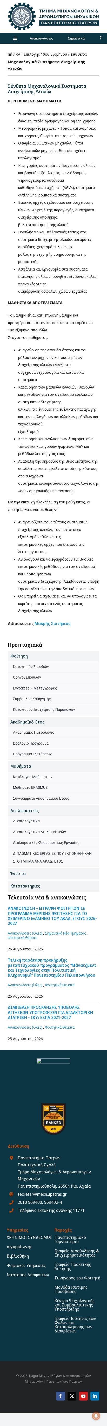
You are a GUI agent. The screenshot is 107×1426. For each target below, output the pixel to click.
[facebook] (60, 1396)
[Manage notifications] (96, 1416)
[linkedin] (94, 1396)
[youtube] (83, 1396)
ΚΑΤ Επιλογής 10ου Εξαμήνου (41, 54)
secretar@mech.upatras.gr (42, 1194)
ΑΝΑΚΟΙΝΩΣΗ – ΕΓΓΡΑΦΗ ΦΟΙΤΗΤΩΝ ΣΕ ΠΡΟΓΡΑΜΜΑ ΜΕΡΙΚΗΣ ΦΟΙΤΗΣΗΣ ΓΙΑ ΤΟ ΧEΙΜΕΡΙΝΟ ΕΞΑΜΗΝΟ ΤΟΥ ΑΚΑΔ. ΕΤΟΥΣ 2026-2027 (52, 915)
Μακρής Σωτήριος (52, 623)
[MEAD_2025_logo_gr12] (53, 4)
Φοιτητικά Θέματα (22, 937)
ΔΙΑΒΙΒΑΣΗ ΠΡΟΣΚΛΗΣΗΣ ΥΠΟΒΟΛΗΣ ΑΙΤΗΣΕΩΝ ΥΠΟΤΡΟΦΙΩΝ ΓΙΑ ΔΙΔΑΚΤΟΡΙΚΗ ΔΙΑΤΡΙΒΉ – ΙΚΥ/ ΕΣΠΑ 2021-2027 (50, 1012)
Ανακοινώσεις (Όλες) (25, 933)
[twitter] (72, 1396)
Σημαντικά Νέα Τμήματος (65, 933)
